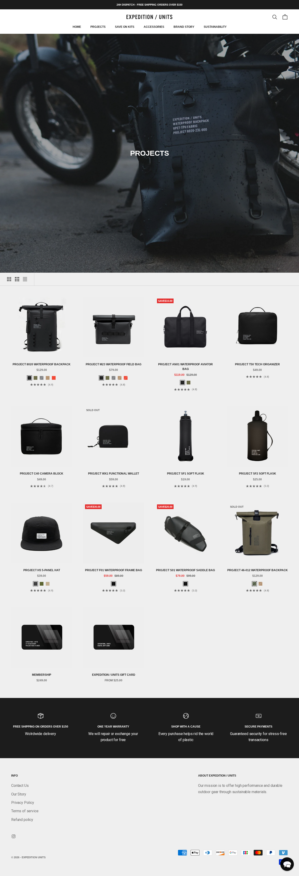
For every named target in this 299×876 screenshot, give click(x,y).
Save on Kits (124, 27)
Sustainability (215, 27)
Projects (98, 27)
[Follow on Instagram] (13, 836)
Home (77, 27)
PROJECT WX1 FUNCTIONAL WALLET (113, 473)
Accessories (154, 27)
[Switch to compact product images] (25, 279)
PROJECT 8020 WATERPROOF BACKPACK (42, 364)
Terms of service (24, 811)
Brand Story (184, 27)
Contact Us (19, 785)
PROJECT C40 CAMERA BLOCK (41, 473)
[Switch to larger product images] (9, 279)
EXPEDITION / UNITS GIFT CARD (113, 674)
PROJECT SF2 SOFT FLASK (257, 473)
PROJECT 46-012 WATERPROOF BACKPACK (257, 570)
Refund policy (22, 819)
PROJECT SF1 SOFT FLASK (185, 473)
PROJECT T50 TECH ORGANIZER (257, 364)
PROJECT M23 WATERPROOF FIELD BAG (113, 364)
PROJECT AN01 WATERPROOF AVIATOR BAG (185, 367)
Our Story (18, 794)
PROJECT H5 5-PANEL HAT (41, 570)
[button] (287, 864)
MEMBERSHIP (41, 674)
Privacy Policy (22, 802)
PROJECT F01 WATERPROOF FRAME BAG (113, 570)
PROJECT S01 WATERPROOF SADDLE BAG (185, 570)
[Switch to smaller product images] (17, 279)
